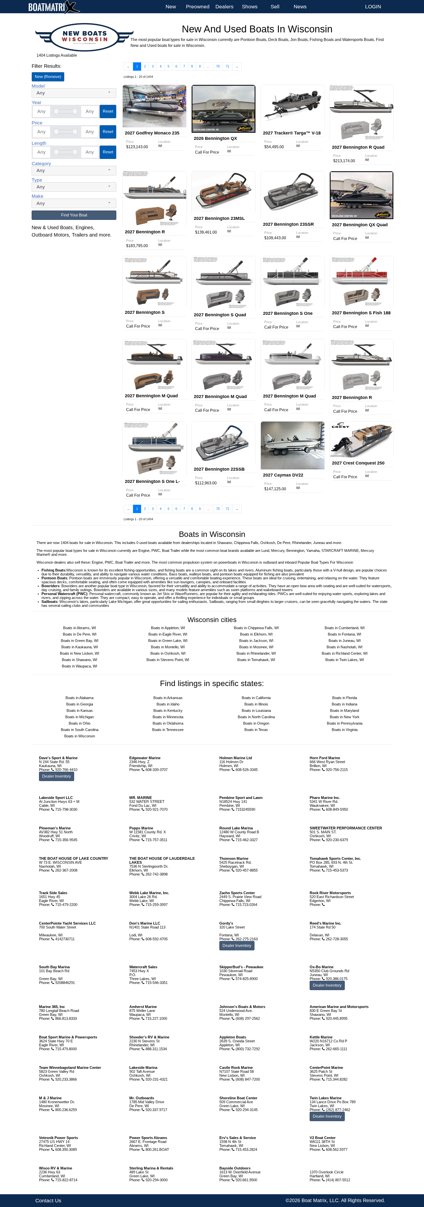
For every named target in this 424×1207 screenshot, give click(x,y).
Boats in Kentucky (168, 711)
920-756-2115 (336, 770)
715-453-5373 (336, 870)
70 (218, 66)
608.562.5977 (336, 1150)
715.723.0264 (246, 905)
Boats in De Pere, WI (79, 634)
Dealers (224, 6)
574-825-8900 (246, 979)
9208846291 (64, 983)
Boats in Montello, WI (168, 647)
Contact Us (48, 1201)
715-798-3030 (65, 809)
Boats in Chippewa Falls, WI (256, 628)
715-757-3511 (156, 840)
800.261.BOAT (157, 1150)
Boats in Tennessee (168, 730)
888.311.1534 (156, 1049)
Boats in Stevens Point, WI (167, 660)
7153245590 (245, 809)
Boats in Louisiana (256, 711)
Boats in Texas (256, 730)
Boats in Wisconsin (79, 736)
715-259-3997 (156, 905)
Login (373, 6)
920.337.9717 (156, 1110)
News (300, 6)
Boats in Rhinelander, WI (256, 653)
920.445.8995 (336, 1019)
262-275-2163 (246, 939)
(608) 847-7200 (247, 1079)
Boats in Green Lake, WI (167, 641)
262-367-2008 (65, 870)
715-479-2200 (65, 905)
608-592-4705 (156, 939)
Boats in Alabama (79, 698)
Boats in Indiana (344, 704)
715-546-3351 (156, 983)
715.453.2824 (246, 1150)
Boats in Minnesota (168, 717)
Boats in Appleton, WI (168, 628)
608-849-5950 (336, 809)
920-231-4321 (156, 1079)
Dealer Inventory (56, 776)
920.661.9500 (246, 1180)
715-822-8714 (65, 1180)
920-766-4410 (65, 770)
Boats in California (256, 698)
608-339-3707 (156, 770)
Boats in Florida (344, 698)
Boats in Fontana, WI (344, 634)
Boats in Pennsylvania (344, 723)
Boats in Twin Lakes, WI (344, 660)
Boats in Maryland (344, 711)
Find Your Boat (74, 215)
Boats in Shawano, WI (79, 660)
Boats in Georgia (79, 704)
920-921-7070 (156, 809)
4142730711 (64, 939)
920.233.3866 (65, 1079)
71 (227, 66)
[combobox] (74, 93)
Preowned (198, 6)
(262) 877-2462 (337, 1110)
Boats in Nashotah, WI (344, 647)
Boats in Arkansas (168, 698)
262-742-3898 (156, 874)
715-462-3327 (246, 840)
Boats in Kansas (79, 711)
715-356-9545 (65, 840)
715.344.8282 (336, 1079)
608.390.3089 (65, 1150)
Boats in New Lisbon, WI (79, 653)
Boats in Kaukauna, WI (79, 647)
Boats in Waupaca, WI (79, 666)
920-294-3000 (156, 1180)
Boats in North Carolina (256, 717)
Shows (250, 6)
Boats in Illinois (256, 704)
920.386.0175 (336, 979)
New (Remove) (48, 77)
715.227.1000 (156, 1019)
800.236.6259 (65, 1110)
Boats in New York (344, 717)
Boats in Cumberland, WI (345, 628)
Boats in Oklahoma (168, 723)
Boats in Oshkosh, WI (168, 653)
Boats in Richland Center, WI (345, 653)
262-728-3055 (336, 939)
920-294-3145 (246, 1110)
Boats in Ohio (79, 723)
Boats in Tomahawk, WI (256, 660)
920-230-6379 (336, 840)
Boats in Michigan (79, 717)
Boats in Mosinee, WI (256, 647)
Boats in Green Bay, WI (79, 641)
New (171, 6)
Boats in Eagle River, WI (167, 634)
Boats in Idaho (168, 704)
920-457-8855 (246, 870)
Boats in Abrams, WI (79, 628)
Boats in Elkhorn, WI (256, 634)
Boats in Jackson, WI (256, 641)
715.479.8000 (65, 1049)
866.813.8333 (65, 1019)
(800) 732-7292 (247, 1049)
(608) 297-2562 (247, 1019)
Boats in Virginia (345, 730)
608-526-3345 (246, 770)
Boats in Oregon (256, 723)
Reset (108, 111)
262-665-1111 (336, 1049)
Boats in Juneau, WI (345, 641)
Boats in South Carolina (79, 730)
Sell (275, 6)
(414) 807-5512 (337, 1180)
